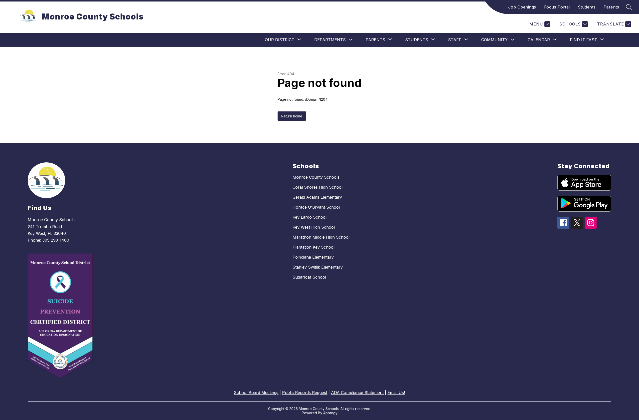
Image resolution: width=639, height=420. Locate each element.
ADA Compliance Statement (357, 392)
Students (587, 6)
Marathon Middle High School (321, 237)
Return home (291, 116)
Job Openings (522, 6)
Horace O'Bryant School (316, 207)
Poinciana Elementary (313, 257)
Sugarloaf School (309, 277)
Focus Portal (557, 6)
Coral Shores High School (317, 187)
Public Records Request (304, 392)
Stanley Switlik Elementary (318, 267)
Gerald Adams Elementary (317, 197)
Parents (611, 6)
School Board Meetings (256, 392)
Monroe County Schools (316, 177)
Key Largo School (309, 217)
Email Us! (396, 392)
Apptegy (330, 413)
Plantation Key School (313, 247)
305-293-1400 (55, 240)
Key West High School (314, 227)
